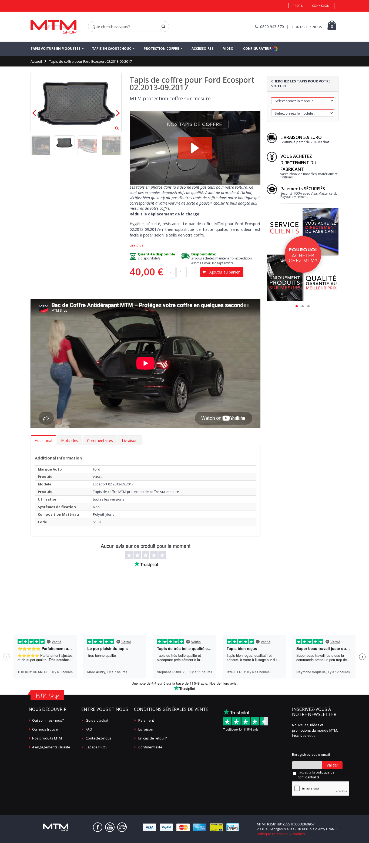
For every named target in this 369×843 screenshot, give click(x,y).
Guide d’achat (97, 720)
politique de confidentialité (316, 774)
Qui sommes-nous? (48, 720)
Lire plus (136, 245)
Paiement (146, 720)
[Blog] (122, 827)
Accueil (36, 61)
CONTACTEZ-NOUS (307, 27)
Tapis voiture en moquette (55, 48)
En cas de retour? (152, 738)
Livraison (129, 440)
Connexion (320, 6)
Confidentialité (150, 747)
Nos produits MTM (47, 738)
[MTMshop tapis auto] (53, 27)
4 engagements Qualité (51, 747)
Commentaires (100, 440)
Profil (298, 6)
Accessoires (202, 48)
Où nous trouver (45, 729)
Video (228, 48)
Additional (43, 440)
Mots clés (69, 440)
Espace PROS (97, 747)
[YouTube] (110, 827)
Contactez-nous (99, 738)
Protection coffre (161, 48)
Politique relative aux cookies (281, 833)
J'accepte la (316, 774)
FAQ (89, 729)
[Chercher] (163, 26)
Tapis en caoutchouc (111, 48)
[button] (195, 148)
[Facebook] (97, 827)
